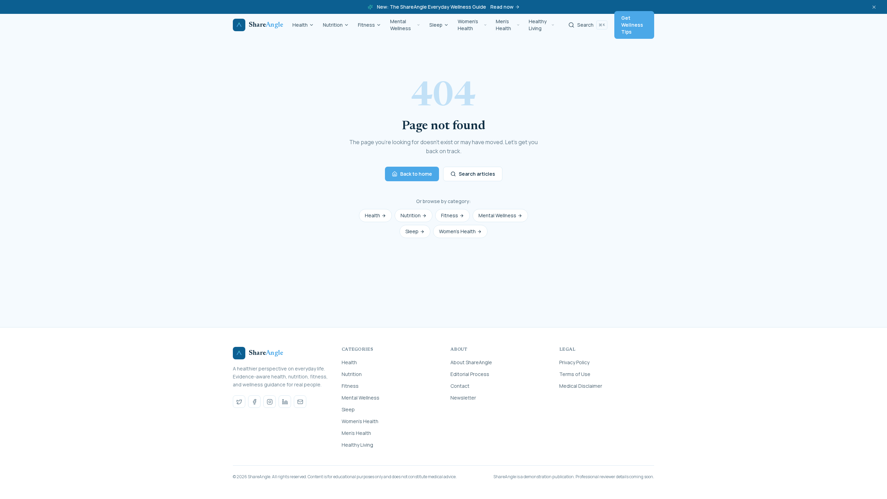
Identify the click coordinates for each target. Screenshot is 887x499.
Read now (501, 6)
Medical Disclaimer (580, 386)
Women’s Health (468, 25)
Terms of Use (574, 374)
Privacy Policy (574, 362)
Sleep (435, 24)
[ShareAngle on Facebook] (254, 401)
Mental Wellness (400, 25)
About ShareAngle (471, 362)
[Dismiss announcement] (874, 7)
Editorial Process (469, 374)
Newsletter (463, 397)
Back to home (416, 173)
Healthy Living (538, 25)
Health (300, 24)
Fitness (366, 24)
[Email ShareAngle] (300, 401)
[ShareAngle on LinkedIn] (285, 401)
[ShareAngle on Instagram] (269, 401)
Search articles (477, 173)
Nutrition (333, 24)
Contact (459, 386)
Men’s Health (503, 25)
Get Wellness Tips (632, 25)
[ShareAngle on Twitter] (239, 401)
